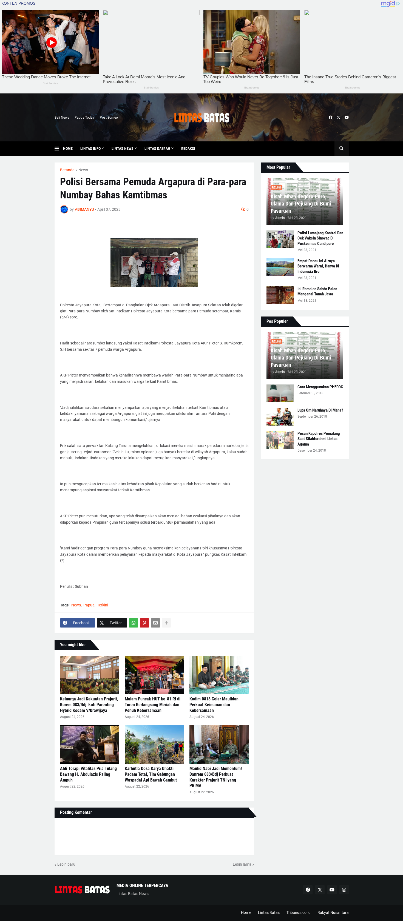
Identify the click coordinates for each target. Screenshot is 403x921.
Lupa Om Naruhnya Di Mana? (320, 410)
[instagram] (344, 889)
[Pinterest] (144, 623)
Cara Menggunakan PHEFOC (320, 386)
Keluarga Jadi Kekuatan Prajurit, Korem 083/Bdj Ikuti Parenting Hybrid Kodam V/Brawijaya (89, 704)
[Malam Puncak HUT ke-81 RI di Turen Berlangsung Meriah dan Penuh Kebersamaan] (154, 675)
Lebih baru (66, 864)
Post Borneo (109, 117)
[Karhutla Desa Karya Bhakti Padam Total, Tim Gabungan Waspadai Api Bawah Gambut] (154, 744)
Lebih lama (242, 864)
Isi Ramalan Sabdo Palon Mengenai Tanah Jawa (317, 291)
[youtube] (347, 117)
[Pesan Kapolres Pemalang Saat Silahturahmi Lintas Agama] (280, 440)
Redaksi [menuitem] (188, 148)
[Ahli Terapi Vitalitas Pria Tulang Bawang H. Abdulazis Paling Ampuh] (89, 744)
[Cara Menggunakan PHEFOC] (280, 393)
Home (246, 912)
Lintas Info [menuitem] (90, 148)
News (83, 170)
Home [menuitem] (68, 148)
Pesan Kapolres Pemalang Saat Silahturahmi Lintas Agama (318, 439)
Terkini (102, 605)
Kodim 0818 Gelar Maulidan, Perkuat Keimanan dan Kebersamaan (214, 704)
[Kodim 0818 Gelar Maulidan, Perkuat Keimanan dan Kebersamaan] (219, 675)
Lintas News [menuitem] (123, 148)
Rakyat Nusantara (333, 912)
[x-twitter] (338, 117)
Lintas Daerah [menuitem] (157, 148)
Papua (89, 605)
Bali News (62, 117)
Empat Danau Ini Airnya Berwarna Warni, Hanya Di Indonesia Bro (318, 266)
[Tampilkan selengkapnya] (166, 623)
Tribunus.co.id (298, 912)
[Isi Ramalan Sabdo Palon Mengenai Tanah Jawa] (280, 295)
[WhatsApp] (133, 623)
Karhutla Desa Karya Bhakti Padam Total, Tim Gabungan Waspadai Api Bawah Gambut (151, 774)
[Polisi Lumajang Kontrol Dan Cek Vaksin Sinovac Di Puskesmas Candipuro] (280, 239)
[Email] (155, 623)
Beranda (67, 170)
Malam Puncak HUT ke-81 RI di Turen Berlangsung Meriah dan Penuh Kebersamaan (152, 704)
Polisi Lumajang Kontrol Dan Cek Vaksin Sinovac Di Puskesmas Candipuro (320, 238)
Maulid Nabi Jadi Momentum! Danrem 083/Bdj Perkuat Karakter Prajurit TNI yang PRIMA (215, 777)
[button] (59, 148)
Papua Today (84, 117)
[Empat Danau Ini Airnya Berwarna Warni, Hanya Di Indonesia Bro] (280, 267)
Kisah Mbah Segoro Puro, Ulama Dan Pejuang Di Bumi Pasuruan (301, 203)
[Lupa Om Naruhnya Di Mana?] (280, 417)
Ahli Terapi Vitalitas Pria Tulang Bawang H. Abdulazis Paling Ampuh (88, 774)
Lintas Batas (269, 912)
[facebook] (330, 117)
